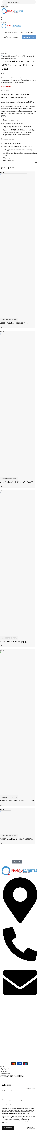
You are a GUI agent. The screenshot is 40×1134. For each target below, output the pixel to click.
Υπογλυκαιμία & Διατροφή (8, 1053)
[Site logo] (12, 11)
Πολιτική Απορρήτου (7, 1030)
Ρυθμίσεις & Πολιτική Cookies (10, 1036)
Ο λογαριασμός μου (7, 1019)
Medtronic (4, 1043)
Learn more (12, 1121)
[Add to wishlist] (11, 315)
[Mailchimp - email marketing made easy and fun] (31, 1129)
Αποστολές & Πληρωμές (8, 1026)
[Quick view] (6, 315)
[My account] (2, 15)
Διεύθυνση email (7, 1091)
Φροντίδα (4, 1056)
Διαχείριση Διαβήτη (6, 1049)
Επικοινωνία (4, 1016)
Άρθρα (3, 1013)
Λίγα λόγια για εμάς (6, 1010)
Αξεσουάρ (4, 1046)
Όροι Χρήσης (5, 1033)
